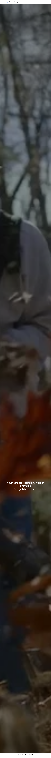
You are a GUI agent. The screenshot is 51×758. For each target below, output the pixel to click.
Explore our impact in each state (25, 754)
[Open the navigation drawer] (2, 1)
